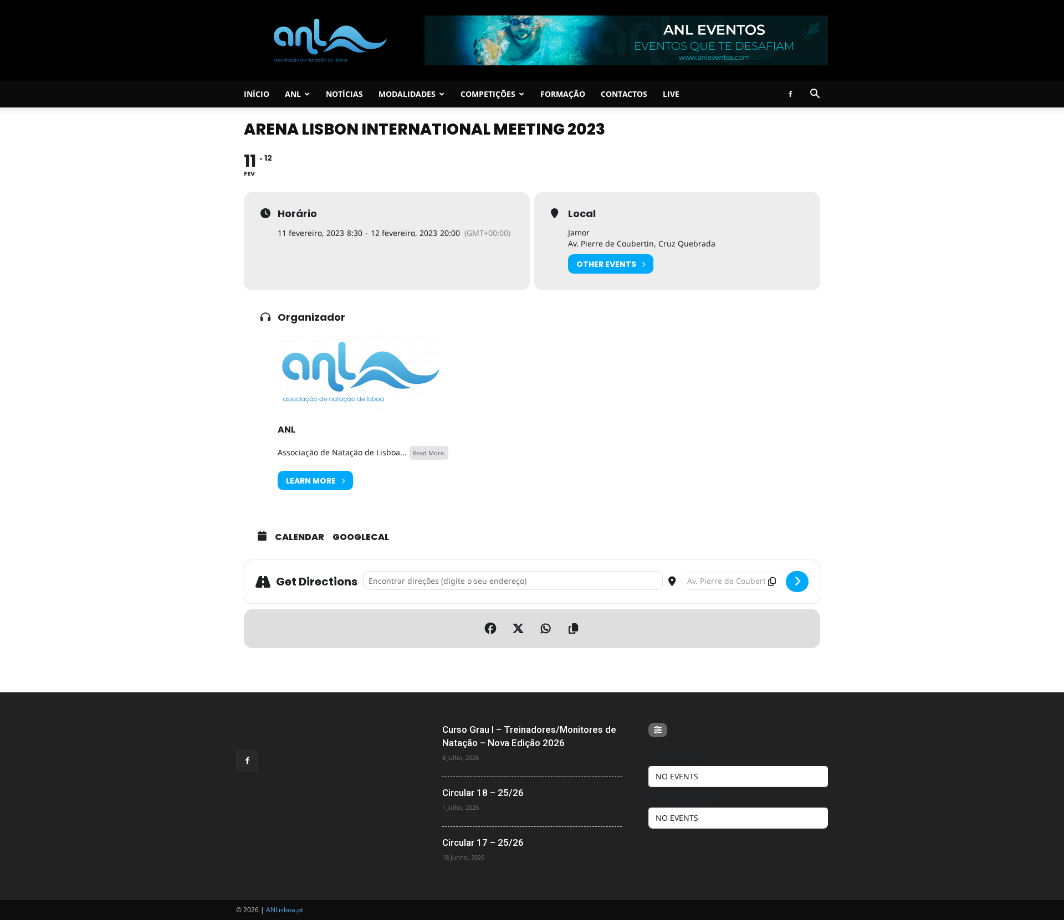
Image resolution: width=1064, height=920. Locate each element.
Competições (488, 94)
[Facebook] (790, 94)
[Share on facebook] (490, 629)
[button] (814, 95)
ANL (293, 94)
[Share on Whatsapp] (546, 629)
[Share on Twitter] (518, 629)
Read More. (429, 453)
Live (671, 94)
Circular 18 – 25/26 (483, 792)
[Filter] (657, 730)
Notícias (344, 94)
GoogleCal (360, 537)
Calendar (299, 537)
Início (256, 94)
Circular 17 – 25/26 (483, 842)
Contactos (624, 94)
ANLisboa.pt (284, 909)
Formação (562, 94)
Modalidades (407, 94)
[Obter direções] (797, 581)
